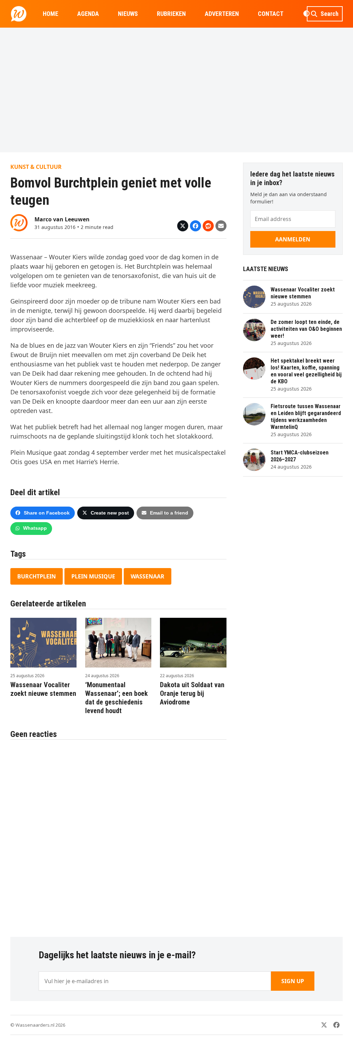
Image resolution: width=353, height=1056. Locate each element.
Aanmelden (292, 239)
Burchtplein (36, 576)
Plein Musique (93, 576)
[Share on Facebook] (195, 225)
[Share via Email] (220, 225)
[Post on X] (182, 225)
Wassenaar (147, 576)
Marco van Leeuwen (62, 219)
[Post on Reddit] (208, 225)
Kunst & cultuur (36, 167)
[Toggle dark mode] (306, 14)
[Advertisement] (176, 89)
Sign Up (292, 981)
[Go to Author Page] (19, 222)
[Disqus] (118, 834)
